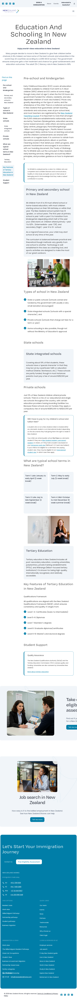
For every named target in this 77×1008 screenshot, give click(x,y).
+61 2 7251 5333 (16, 883)
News (49, 3)
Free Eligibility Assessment (29, 862)
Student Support (6, 181)
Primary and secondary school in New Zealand (8, 99)
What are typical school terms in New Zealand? (8, 149)
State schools (6, 119)
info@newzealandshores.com (21, 977)
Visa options (7, 901)
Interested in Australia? (66, 3)
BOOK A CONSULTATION (39, 3)
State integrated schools (8, 128)
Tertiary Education (7, 161)
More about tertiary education (38, 672)
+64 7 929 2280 (15, 887)
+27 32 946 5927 (16, 891)
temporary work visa (38, 445)
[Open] (73, 11)
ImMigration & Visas (10, 940)
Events (56, 3)
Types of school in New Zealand (8, 110)
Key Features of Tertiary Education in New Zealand (8, 171)
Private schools (6, 137)
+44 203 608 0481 (16, 895)
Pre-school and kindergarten (8, 87)
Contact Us (8, 862)
